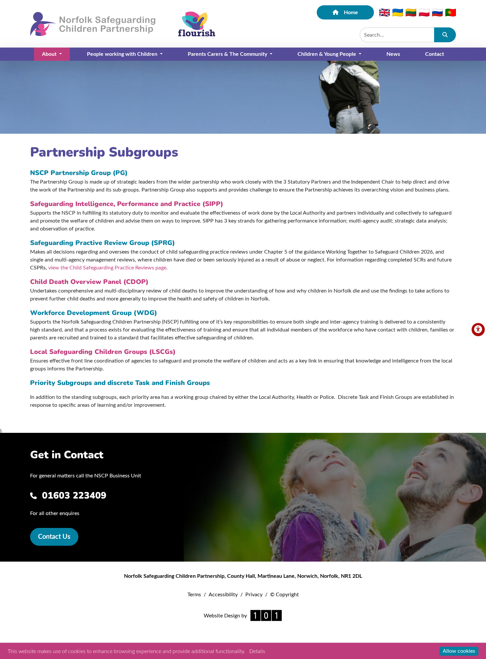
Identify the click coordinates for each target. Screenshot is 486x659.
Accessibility (223, 594)
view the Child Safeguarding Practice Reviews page (107, 267)
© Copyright (284, 594)
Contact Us (54, 537)
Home (351, 12)
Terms (194, 594)
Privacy (254, 594)
